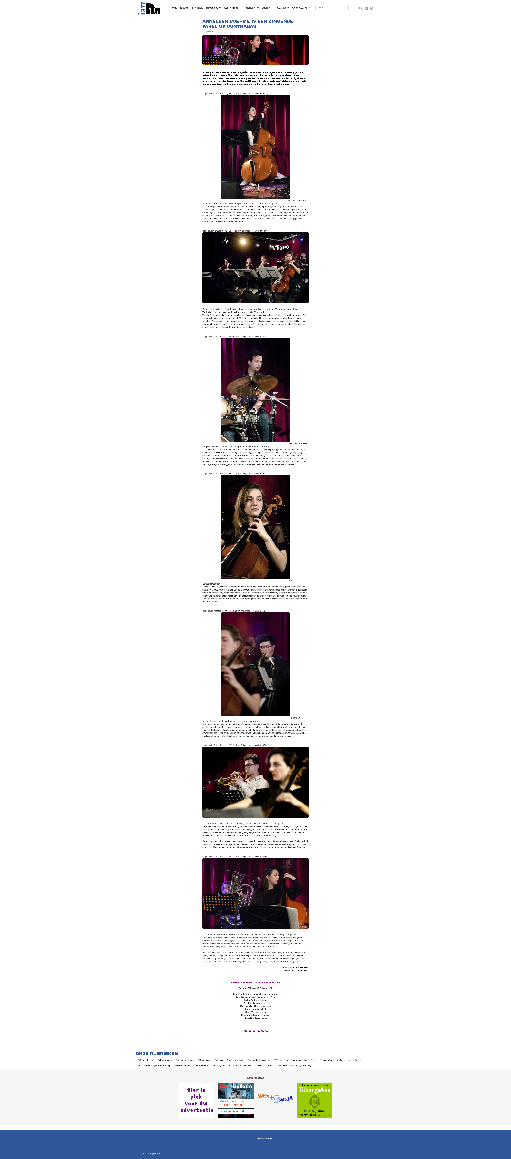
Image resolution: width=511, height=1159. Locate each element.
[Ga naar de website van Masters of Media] (275, 1100)
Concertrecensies (235, 1060)
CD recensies (204, 1060)
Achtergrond (231, 7)
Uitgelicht (270, 1065)
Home (173, 7)
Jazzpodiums (202, 1065)
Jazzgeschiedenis (183, 1065)
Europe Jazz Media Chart (304, 1060)
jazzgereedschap (162, 1065)
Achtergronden (165, 1060)
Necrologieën (218, 1065)
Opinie (258, 1065)
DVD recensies (281, 1060)
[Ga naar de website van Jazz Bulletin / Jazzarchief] (236, 1100)
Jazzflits (281, 7)
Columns (219, 1060)
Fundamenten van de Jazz (332, 1060)
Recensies (212, 7)
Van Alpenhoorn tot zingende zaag (295, 1065)
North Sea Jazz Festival (240, 1065)
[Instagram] (371, 8)
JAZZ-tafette (144, 1065)
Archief (266, 7)
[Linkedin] (366, 8)
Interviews (197, 7)
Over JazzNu (299, 7)
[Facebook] (360, 8)
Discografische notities (258, 1060)
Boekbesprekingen (185, 1060)
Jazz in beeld (354, 1060)
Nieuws (184, 7)
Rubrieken (250, 7)
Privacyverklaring (264, 1139)
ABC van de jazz (145, 1060)
